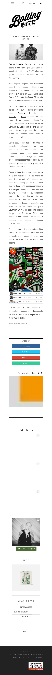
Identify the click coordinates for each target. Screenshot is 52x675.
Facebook (26, 346)
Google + (26, 357)
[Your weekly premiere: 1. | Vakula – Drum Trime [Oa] (26, 504)
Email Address (26, 606)
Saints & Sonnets (16, 97)
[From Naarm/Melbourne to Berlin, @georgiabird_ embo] (26, 447)
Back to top (25, 651)
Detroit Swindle (16, 64)
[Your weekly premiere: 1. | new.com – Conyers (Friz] (26, 475)
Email (26, 363)
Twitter (26, 352)
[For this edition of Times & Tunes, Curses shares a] (26, 532)
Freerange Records (27, 113)
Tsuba (23, 116)
